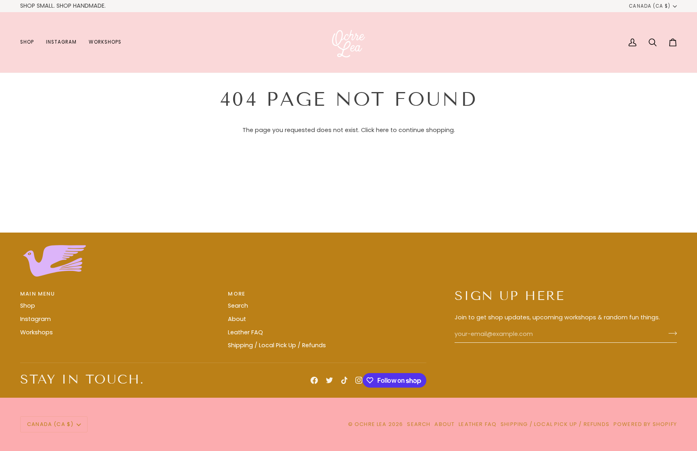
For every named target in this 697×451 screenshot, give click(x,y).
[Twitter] (329, 380)
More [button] (236, 294)
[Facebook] (314, 380)
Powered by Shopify (645, 424)
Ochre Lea (371, 424)
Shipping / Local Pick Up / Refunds (277, 345)
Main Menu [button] (37, 294)
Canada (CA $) (649, 6)
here (382, 130)
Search (238, 306)
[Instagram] (359, 380)
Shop (27, 306)
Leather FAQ (245, 332)
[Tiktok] (344, 380)
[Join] (670, 333)
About (237, 319)
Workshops (36, 332)
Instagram (35, 319)
